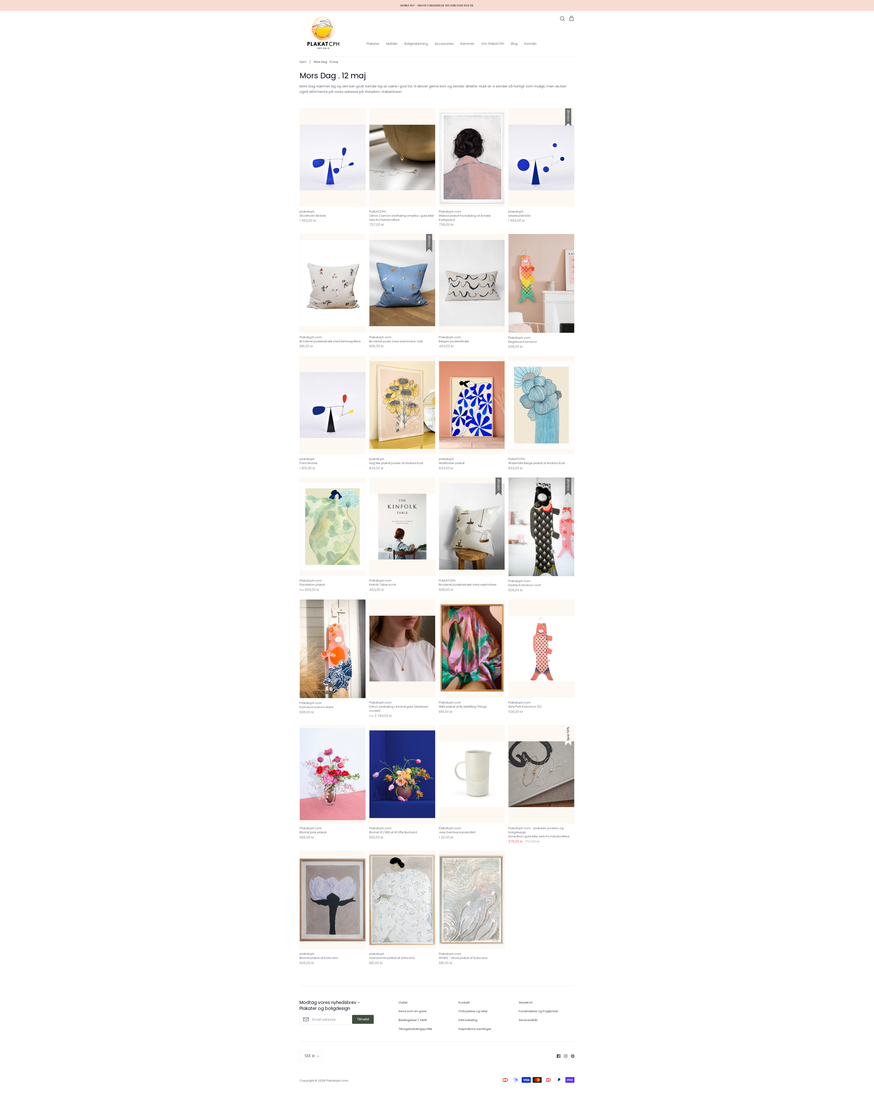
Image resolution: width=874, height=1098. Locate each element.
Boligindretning (416, 43)
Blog (514, 43)
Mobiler (392, 43)
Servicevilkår (528, 1020)
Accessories (444, 43)
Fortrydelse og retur (473, 1011)
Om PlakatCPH (492, 43)
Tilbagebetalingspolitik (415, 1029)
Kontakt (530, 43)
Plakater (373, 43)
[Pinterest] (570, 1055)
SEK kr (310, 1056)
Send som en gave (413, 1011)
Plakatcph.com (337, 1080)
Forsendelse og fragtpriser (538, 1011)
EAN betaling (468, 1020)
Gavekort (525, 1002)
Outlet (403, 1002)
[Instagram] (563, 1055)
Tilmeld (363, 1019)
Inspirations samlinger (475, 1029)
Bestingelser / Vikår (413, 1020)
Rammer (467, 43)
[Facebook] (556, 1055)
